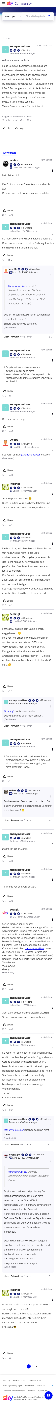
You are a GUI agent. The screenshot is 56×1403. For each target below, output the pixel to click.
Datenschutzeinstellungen (14, 1391)
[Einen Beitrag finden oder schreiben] (49, 16)
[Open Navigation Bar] (4, 3)
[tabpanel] (28, 762)
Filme (7, 38)
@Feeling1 (9, 711)
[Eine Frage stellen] (49, 1395)
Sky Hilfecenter (19, 1380)
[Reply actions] (51, 275)
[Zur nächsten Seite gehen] (36, 1366)
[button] (6, 336)
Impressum (42, 1391)
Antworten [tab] (9, 152)
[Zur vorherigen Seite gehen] (25, 1366)
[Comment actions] (52, 170)
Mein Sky (6, 1380)
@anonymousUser (17, 286)
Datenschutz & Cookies (35, 1386)
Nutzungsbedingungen (12, 1386)
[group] (6, 120)
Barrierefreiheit (34, 1380)
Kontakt (31, 1391)
